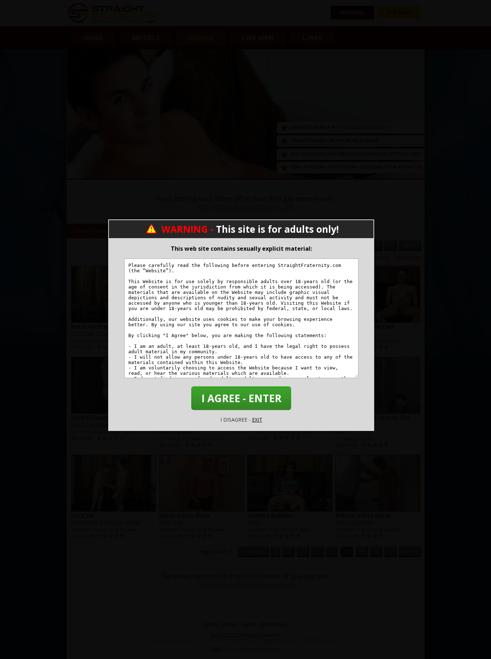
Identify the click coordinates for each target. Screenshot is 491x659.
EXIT (257, 419)
